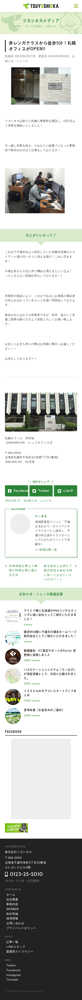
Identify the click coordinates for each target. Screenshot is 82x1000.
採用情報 (12, 918)
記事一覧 (12, 941)
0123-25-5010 (26, 874)
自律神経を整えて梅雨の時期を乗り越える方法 (23, 570)
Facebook (13, 970)
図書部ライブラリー (19, 951)
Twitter (11, 965)
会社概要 (12, 899)
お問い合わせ (15, 923)
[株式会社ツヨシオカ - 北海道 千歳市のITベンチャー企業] (41, 6)
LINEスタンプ (15, 946)
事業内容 (12, 904)
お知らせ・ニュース (57, 26)
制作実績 (12, 913)
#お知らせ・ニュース (38, 500)
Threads (12, 979)
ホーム (10, 894)
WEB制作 (12, 909)
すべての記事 (33, 26)
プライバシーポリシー (21, 928)
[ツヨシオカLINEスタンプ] (16, 830)
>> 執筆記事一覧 (46, 549)
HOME (17, 26)
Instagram (13, 975)
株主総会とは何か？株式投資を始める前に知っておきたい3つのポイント (58, 572)
